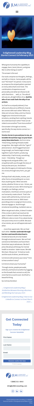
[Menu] (17, 11)
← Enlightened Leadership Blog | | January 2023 (16, 290)
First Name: (7, 337)
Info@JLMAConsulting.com (17, 386)
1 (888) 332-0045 (17, 382)
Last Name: (7, 345)
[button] (13, 391)
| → (17, 299)
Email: (5, 352)
